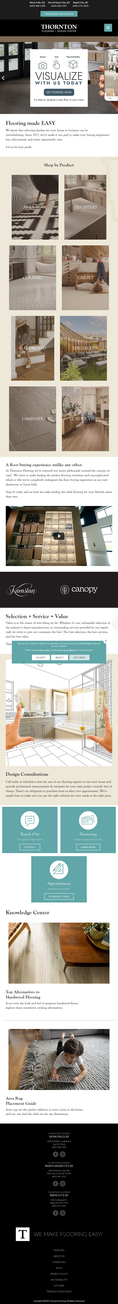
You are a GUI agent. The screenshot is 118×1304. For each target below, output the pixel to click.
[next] (115, 78)
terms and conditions (66, 650)
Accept (40, 657)
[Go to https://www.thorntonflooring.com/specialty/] (83, 348)
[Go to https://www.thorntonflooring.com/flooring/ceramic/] (32, 277)
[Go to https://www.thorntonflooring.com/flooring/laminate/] (32, 418)
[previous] (3, 78)
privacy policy (44, 650)
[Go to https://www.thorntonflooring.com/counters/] (85, 207)
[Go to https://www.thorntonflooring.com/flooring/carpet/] (85, 277)
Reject (60, 657)
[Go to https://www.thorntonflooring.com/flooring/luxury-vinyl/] (85, 418)
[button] (29, 847)
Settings (79, 657)
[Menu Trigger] (108, 28)
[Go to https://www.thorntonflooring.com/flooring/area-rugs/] (35, 207)
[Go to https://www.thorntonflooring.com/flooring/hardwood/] (32, 348)
